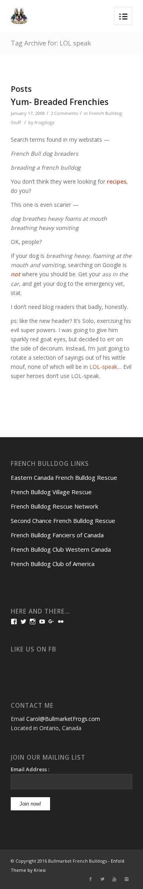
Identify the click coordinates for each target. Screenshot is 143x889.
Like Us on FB (33, 649)
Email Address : (30, 769)
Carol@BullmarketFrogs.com (63, 719)
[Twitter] (102, 879)
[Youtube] (114, 879)
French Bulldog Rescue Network (54, 506)
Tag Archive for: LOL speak (51, 43)
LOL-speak (103, 366)
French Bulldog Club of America (53, 564)
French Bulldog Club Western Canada (61, 549)
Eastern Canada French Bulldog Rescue (64, 477)
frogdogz (44, 122)
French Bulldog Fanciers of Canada (57, 535)
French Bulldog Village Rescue (51, 492)
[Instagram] (126, 879)
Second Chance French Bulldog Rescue (63, 521)
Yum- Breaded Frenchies (59, 101)
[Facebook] (91, 879)
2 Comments (64, 113)
